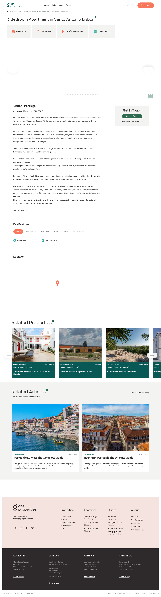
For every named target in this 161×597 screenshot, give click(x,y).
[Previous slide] (12, 70)
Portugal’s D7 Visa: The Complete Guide (38, 457)
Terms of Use (140, 593)
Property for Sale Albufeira (91, 524)
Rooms (18, 231)
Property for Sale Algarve (91, 530)
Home (9, 11)
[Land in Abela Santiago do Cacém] (80, 345)
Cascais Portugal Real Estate (90, 518)
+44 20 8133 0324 (20, 516)
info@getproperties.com (23, 519)
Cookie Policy (154, 593)
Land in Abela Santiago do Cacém (76, 372)
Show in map (18, 577)
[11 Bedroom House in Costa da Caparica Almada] (33, 345)
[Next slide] (148, 70)
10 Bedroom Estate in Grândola (121, 372)
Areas (66, 231)
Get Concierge (137, 520)
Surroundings (31, 231)
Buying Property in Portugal (115, 524)
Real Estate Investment (112, 518)
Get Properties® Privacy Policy (119, 593)
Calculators (135, 527)
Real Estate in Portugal (65, 518)
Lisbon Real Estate (30, 11)
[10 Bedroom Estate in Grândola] (127, 345)
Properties (17, 11)
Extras (56, 231)
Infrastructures (78, 231)
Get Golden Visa (137, 530)
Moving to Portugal (115, 529)
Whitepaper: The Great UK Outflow (114, 533)
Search (126, 5)
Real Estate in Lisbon (68, 523)
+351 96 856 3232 (55, 576)
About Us (134, 517)
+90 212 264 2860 (125, 570)
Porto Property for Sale (67, 527)
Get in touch (145, 5)
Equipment (45, 231)
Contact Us (135, 523)
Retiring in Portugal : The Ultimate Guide (108, 457)
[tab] (65, 95)
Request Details (132, 116)
